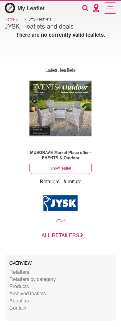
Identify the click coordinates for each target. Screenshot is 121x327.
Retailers (19, 271)
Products (19, 286)
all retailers (60, 235)
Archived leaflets (27, 293)
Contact (17, 307)
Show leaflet (60, 168)
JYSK (60, 219)
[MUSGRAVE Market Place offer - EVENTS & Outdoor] (60, 109)
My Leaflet (31, 8)
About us (19, 300)
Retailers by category (32, 279)
